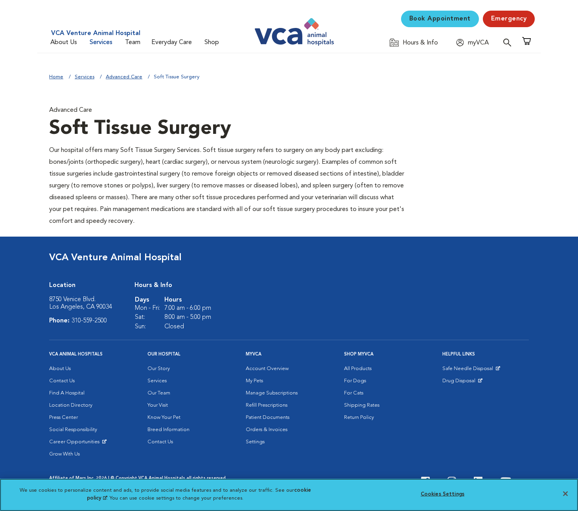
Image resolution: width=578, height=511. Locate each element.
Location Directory (70, 405)
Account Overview (267, 368)
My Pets (254, 380)
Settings (255, 441)
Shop (211, 42)
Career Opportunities (75, 443)
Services (101, 42)
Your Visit (157, 405)
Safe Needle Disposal (468, 370)
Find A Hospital (67, 393)
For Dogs (355, 380)
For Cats (353, 393)
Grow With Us (64, 454)
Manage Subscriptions (272, 393)
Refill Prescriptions (266, 405)
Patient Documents (267, 417)
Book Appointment (440, 19)
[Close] (565, 493)
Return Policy (359, 417)
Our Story (158, 368)
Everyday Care (171, 42)
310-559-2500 (89, 321)
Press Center (63, 417)
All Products (358, 368)
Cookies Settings (442, 494)
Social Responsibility (73, 429)
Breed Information (168, 429)
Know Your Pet (163, 417)
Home (56, 77)
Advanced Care (124, 77)
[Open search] (509, 42)
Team (132, 42)
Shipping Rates (361, 405)
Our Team (158, 393)
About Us (63, 42)
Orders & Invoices (266, 429)
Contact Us (62, 380)
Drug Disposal (462, 382)
